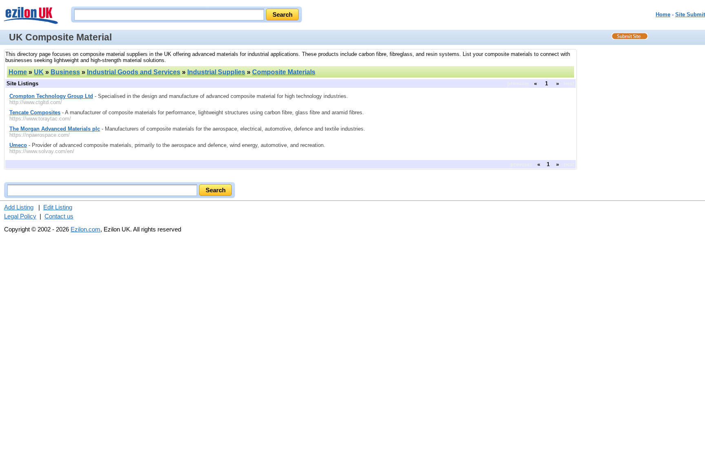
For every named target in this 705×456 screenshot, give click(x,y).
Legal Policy (20, 216)
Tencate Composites (34, 112)
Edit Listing (57, 207)
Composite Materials (283, 72)
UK (39, 72)
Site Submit (690, 14)
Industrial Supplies (216, 72)
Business (65, 72)
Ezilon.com (85, 229)
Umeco (18, 145)
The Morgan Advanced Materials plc (54, 129)
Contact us (58, 216)
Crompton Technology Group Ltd (51, 96)
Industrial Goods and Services (133, 72)
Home (663, 14)
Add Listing (18, 207)
